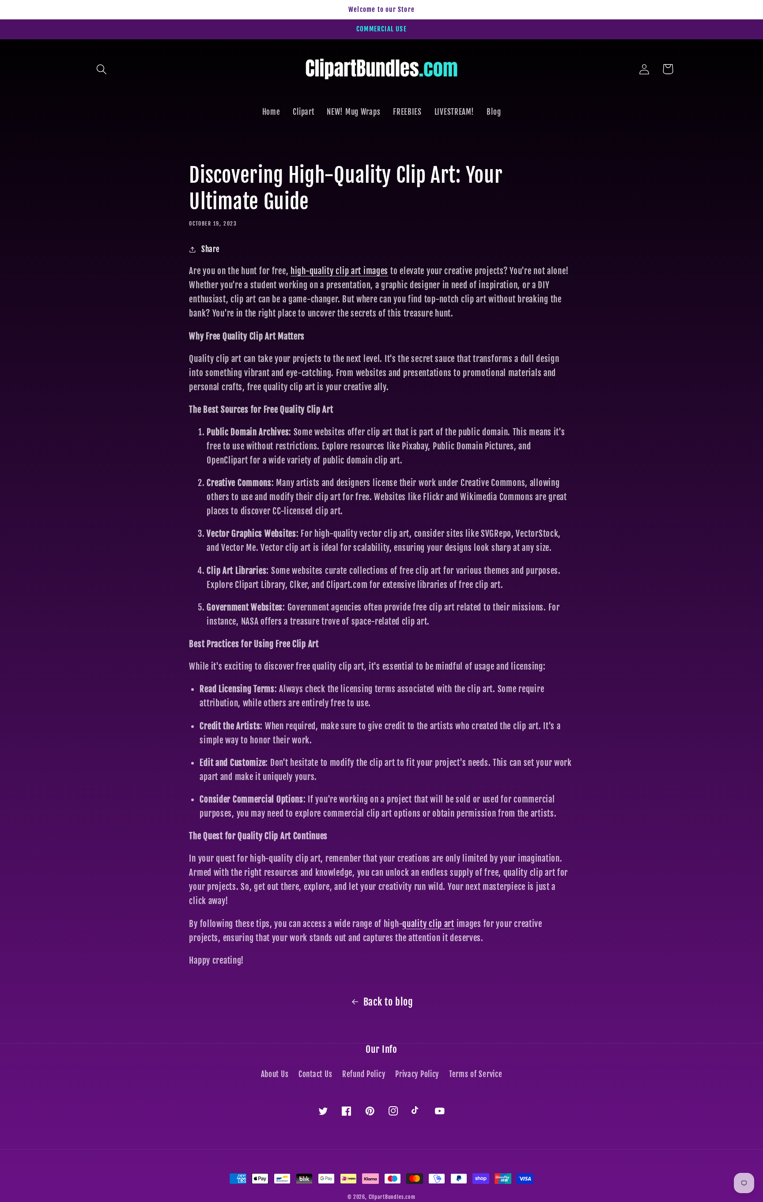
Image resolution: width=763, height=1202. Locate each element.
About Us (275, 1074)
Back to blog (388, 1002)
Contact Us (315, 1074)
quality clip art (428, 924)
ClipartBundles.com (392, 1197)
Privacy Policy (417, 1074)
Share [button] (210, 249)
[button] (101, 69)
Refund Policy (363, 1074)
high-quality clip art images (339, 271)
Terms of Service (475, 1074)
